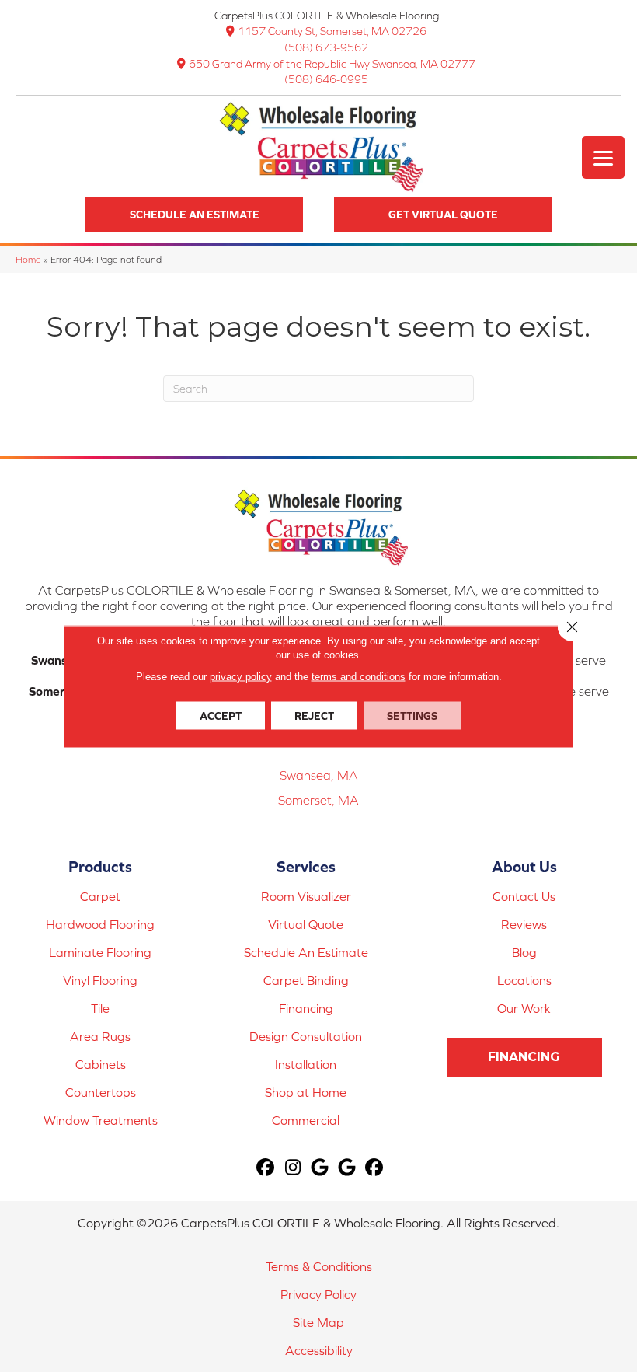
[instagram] (293, 1168)
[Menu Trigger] (603, 157)
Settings (412, 715)
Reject (314, 715)
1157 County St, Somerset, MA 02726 (332, 31)
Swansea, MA (319, 775)
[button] (194, 214)
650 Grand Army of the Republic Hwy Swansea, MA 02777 (332, 64)
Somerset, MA (318, 800)
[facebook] (266, 1168)
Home (28, 259)
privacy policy (241, 676)
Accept (221, 715)
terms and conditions (359, 676)
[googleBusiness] (320, 1168)
